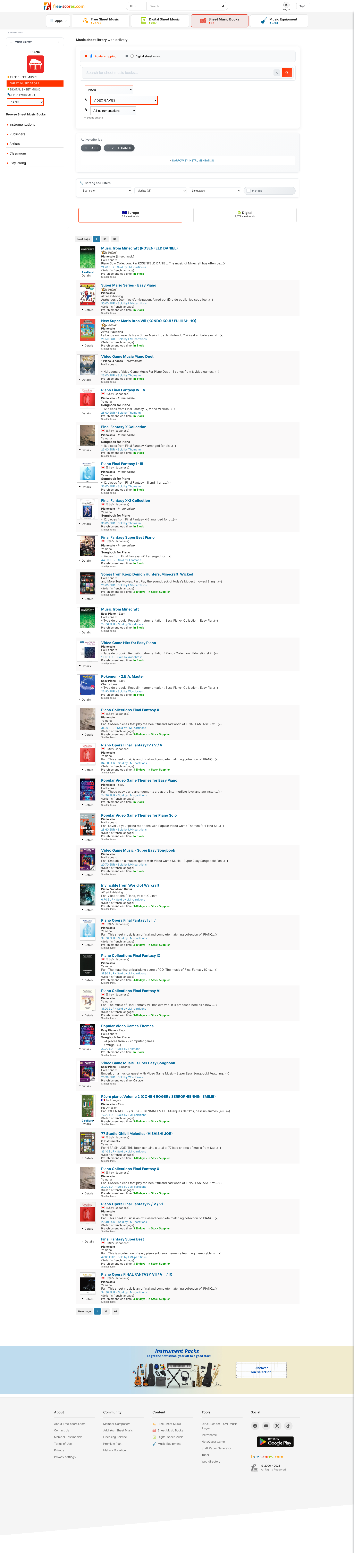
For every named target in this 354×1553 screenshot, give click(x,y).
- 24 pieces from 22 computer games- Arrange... (127, 1041)
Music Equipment (169, 1443)
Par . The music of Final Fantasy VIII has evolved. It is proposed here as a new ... (160, 1005)
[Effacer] (276, 72)
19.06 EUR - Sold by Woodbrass (121, 657)
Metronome (209, 1435)
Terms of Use (63, 1443)
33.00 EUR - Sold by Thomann (121, 486)
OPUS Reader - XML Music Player (219, 1426)
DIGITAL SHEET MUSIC (25, 89)
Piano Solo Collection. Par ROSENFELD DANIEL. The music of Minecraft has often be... (164, 263)
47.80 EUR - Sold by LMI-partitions (123, 1257)
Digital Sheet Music (170, 1437)
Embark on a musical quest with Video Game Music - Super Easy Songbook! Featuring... (165, 1073)
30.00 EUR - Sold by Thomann (121, 523)
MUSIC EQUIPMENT (22, 95)
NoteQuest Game (213, 1441)
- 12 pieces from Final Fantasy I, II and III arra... (136, 480)
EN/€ (301, 6)
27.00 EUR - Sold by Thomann (120, 1048)
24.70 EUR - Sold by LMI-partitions (124, 795)
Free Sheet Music (169, 1423)
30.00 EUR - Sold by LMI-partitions (124, 303)
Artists (14, 144)
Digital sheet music (148, 56)
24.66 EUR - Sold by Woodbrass (122, 624)
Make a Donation (114, 1450)
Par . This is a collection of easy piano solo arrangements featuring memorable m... (161, 1253)
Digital (245, 214)
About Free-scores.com (69, 1423)
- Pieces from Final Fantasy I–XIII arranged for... (136, 554)
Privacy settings (65, 1457)
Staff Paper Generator (216, 1448)
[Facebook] (255, 1426)
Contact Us (61, 1430)
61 (114, 238)
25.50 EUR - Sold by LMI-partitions (124, 339)
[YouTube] (266, 1426)
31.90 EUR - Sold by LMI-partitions (123, 727)
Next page (83, 238)
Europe (131, 214)
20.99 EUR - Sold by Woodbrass (122, 1077)
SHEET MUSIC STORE (24, 83)
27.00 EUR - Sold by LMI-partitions (123, 1186)
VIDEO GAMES (121, 148)
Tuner (205, 1455)
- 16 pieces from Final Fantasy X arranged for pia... (138, 444)
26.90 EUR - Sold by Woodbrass (122, 691)
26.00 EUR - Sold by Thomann (121, 412)
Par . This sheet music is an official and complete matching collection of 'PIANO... (160, 759)
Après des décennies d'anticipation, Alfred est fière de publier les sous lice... (157, 299)
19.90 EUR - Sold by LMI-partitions (123, 1114)
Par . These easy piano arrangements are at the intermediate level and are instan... (161, 791)
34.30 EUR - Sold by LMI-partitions (124, 763)
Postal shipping (106, 56)
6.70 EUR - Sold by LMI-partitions (123, 899)
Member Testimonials (68, 1437)
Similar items (108, 276)
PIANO (93, 148)
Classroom (17, 153)
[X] (277, 1426)
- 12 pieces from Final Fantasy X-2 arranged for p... (139, 517)
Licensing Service (115, 1437)
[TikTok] (288, 1426)
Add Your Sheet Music (118, 1430)
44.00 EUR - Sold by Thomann (121, 560)
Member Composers (116, 1423)
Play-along (17, 163)
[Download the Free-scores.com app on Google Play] (275, 1441)
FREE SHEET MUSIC (23, 77)
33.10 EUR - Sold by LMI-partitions (123, 1151)
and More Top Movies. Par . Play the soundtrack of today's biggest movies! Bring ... (161, 581)
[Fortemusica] (254, 1468)
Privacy (59, 1450)
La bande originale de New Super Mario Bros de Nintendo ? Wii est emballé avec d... (162, 335)
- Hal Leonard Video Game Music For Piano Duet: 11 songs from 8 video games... (160, 372)
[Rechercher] (223, 6)
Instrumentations (21, 124)
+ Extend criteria (93, 117)
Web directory (211, 1461)
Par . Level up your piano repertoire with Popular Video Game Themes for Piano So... (162, 826)
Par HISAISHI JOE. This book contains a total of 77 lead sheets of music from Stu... (161, 1148)
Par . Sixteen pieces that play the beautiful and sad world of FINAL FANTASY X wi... (161, 724)
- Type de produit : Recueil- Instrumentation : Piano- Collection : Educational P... (159, 653)
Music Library (23, 41)
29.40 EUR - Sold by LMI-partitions (124, 1221)
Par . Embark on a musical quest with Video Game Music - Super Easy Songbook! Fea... (164, 861)
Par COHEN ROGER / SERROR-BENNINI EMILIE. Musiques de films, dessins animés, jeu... (165, 1111)
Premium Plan (112, 1443)
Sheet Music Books (170, 1430)
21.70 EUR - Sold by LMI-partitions (123, 267)
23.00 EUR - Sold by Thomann (121, 375)
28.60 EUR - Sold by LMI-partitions (124, 585)
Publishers (16, 134)
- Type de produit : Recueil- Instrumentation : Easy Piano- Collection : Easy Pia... (159, 620)
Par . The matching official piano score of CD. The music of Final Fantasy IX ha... (159, 970)
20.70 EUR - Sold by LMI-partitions (124, 864)
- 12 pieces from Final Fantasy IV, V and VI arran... (138, 407)
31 (104, 238)
